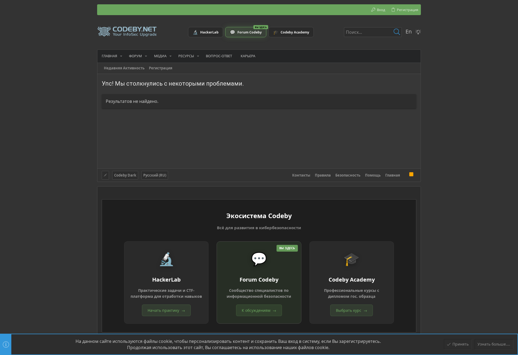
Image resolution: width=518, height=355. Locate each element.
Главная (392, 175)
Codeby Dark (125, 175)
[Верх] (404, 175)
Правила (323, 175)
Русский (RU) (154, 175)
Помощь (373, 175)
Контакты (301, 175)
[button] (121, 56)
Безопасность (347, 175)
